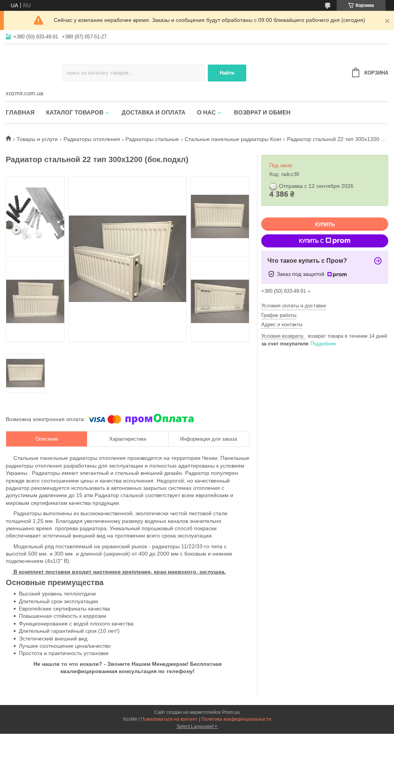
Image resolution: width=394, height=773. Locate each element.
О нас (206, 112)
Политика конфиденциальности (236, 719)
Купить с (311, 241)
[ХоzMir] (34, 67)
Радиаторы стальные (152, 139)
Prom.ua (231, 712)
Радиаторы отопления (91, 139)
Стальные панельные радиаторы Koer (233, 139)
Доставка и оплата (153, 112)
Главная (20, 112)
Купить (325, 224)
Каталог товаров (75, 112)
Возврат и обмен (262, 112)
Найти (227, 73)
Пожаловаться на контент (169, 719)
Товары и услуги (37, 139)
